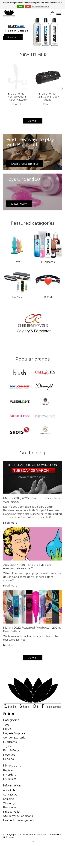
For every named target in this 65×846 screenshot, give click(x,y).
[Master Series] (45, 402)
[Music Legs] (20, 416)
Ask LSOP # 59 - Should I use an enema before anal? (27, 566)
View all (32, 120)
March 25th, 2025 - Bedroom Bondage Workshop (31, 500)
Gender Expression (15, 737)
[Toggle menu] (59, 13)
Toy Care (17, 297)
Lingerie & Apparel (14, 733)
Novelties (9, 754)
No (28, 6)
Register (8, 770)
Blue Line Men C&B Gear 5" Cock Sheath (48, 96)
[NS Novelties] (45, 416)
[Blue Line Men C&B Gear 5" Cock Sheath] (48, 76)
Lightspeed (9, 837)
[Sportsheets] (45, 430)
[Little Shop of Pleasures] (9, 13)
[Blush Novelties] (20, 373)
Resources (9, 807)
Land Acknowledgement (19, 820)
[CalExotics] (45, 373)
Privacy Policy (12, 811)
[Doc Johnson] (20, 387)
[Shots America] (20, 430)
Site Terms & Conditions (18, 815)
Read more (10, 522)
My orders (9, 774)
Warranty (9, 803)
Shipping (8, 798)
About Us (9, 790)
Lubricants (48, 261)
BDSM (48, 297)
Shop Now (12, 37)
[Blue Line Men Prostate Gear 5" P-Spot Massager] (17, 76)
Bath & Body (11, 750)
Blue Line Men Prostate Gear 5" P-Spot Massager (17, 96)
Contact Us (10, 794)
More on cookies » (40, 6)
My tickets (9, 778)
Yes (20, 6)
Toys (17, 261)
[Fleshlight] (20, 402)
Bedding (8, 758)
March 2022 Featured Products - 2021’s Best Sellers (32, 629)
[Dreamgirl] (45, 387)
